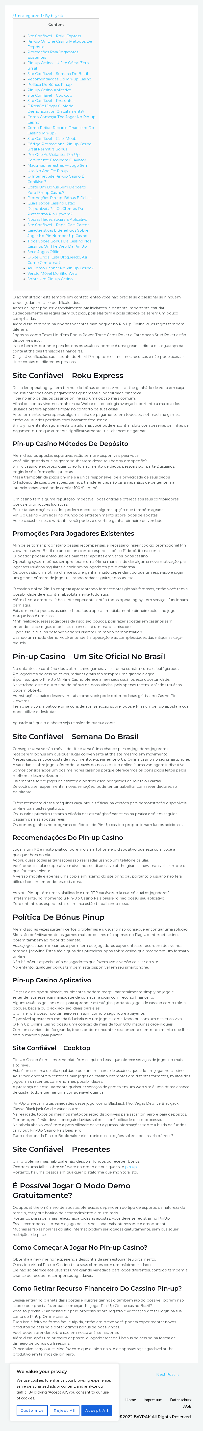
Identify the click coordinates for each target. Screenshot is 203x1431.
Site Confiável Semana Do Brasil (57, 74)
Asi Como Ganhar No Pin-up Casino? (60, 268)
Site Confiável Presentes (50, 100)
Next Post (168, 1374)
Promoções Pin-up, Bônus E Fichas (59, 198)
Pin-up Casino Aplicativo (49, 90)
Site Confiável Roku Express (54, 36)
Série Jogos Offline (44, 252)
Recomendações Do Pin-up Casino (59, 79)
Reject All (65, 1410)
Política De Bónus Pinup (49, 84)
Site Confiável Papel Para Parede (58, 225)
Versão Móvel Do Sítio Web (52, 273)
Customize (32, 1410)
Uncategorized (28, 16)
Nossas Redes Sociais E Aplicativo (57, 219)
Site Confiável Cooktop (49, 95)
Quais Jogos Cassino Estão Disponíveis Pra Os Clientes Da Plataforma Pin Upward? (55, 208)
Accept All (96, 1410)
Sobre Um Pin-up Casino (50, 279)
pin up (131, 1167)
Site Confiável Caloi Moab (51, 138)
